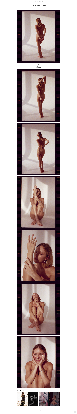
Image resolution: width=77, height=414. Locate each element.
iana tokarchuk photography (38, 1)
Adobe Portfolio (39, 410)
